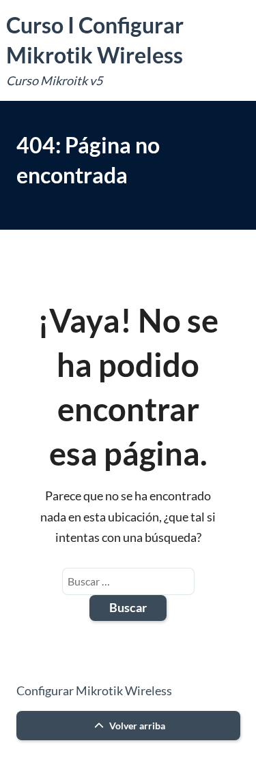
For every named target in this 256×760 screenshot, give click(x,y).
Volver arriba (136, 725)
